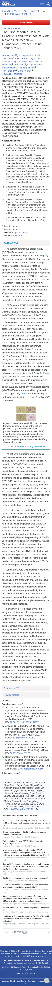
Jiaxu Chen (7, 58)
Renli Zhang (8, 71)
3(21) (33, 11)
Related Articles (11, 695)
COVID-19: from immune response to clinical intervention (25, 878)
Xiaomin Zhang (9, 61)
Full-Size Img (26, 446)
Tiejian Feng (21, 58)
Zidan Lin (38, 61)
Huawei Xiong (8, 68)
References (11, 688)
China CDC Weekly (11, 11)
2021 (25, 11)
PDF (27, 23)
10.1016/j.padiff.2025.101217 (24, 722)
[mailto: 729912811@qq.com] (32, 70)
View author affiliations (12, 74)
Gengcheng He (34, 65)
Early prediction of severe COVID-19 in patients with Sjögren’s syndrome (23, 842)
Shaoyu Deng (25, 61)
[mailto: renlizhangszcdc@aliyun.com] (16, 70)
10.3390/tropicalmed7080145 (29, 768)
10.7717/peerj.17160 (20, 753)
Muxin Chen (7, 55)
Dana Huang (24, 71)
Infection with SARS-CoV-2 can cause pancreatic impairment (26, 908)
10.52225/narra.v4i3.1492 (22, 737)
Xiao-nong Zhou (25, 68)
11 (42, 576)
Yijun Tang (7, 65)
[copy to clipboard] (37, 809)
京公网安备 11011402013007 (35, 956)
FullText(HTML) (11, 243)
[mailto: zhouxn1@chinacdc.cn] (35, 67)
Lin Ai (36, 55)
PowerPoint (40, 446)
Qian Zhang (19, 65)
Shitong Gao (24, 55)
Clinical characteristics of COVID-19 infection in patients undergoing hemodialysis (24, 833)
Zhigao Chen (35, 58)
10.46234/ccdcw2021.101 (19, 14)
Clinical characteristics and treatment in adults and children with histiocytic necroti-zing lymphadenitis (25, 886)
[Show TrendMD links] (48, 932)
